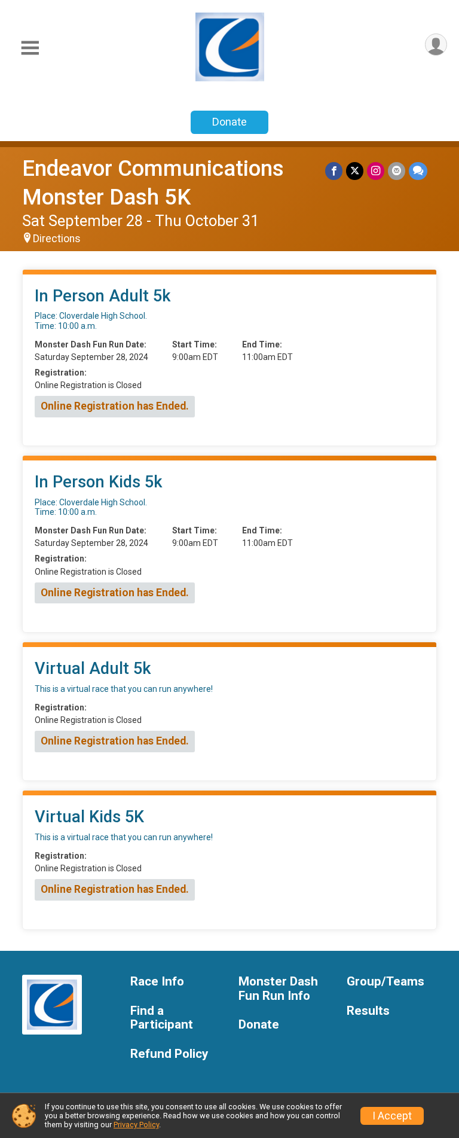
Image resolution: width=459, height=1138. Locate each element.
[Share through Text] (418, 170)
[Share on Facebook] (333, 170)
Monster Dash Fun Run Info (278, 989)
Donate (229, 121)
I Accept (392, 1116)
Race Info (157, 981)
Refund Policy (169, 1054)
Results (368, 1011)
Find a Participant (161, 1018)
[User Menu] (436, 44)
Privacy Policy (136, 1124)
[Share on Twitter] (354, 170)
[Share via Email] (396, 170)
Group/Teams (385, 981)
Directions (57, 239)
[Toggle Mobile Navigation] (30, 48)
